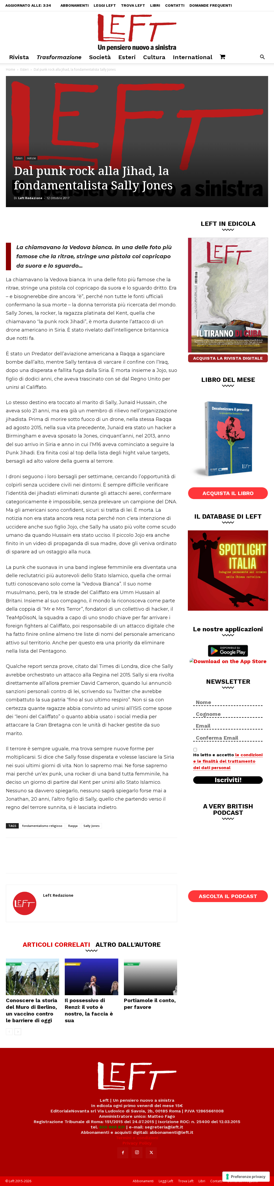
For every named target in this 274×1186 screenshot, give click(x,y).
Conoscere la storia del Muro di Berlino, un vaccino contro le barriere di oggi (31, 1010)
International (192, 57)
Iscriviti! (228, 780)
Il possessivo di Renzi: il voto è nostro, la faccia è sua (89, 1010)
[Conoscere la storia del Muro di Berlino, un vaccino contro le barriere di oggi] (32, 977)
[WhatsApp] (79, 225)
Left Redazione (30, 198)
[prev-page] (9, 1031)
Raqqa (73, 826)
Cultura (154, 57)
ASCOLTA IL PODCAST (228, 896)
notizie (31, 158)
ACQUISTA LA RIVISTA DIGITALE (228, 358)
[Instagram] (137, 1152)
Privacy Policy (137, 1143)
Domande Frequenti (210, 5)
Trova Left (133, 5)
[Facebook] (44, 225)
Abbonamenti (74, 5)
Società (100, 57)
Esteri (127, 57)
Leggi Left (105, 5)
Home (10, 69)
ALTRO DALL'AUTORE (128, 944)
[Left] (137, 31)
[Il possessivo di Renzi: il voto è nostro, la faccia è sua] (91, 977)
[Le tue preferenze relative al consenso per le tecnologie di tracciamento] (246, 1177)
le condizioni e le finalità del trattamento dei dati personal (227, 761)
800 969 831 (112, 1127)
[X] (62, 225)
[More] (97, 225)
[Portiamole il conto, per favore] (150, 977)
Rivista (19, 57)
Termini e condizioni (137, 1137)
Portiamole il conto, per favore (150, 1003)
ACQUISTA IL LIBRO (228, 493)
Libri (155, 5)
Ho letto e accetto (227, 761)
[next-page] (17, 1031)
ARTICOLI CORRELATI (56, 944)
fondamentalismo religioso (42, 826)
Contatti (174, 5)
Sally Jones (91, 826)
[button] (262, 57)
